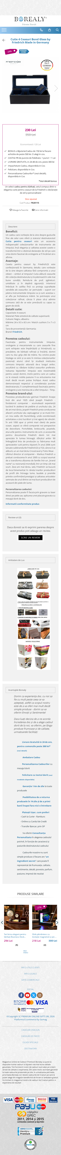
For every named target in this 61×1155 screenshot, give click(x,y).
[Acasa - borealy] (30, 21)
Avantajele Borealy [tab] (17, 689)
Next (56, 88)
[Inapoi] (2, 40)
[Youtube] (27, 995)
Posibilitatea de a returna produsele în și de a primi (34, 801)
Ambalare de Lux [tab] (16, 560)
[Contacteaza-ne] (41, 30)
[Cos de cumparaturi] (49, 30)
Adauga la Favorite (20, 210)
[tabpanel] (30, 85)
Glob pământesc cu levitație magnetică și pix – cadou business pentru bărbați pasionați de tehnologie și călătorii (44, 935)
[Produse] (4, 30)
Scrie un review (30, 537)
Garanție (33, 786)
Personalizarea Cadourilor (36, 764)
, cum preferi (35, 812)
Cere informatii (41, 210)
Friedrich (17, 331)
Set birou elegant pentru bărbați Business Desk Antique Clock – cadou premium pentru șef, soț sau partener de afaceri (15, 935)
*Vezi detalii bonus (48, 181)
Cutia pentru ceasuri (19, 241)
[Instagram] (40, 995)
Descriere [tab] (12, 226)
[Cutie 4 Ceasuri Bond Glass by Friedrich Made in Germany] (30, 85)
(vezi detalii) (22, 751)
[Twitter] (33, 995)
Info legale (30, 973)
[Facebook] (21, 995)
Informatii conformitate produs (22, 503)
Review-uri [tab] (14, 517)
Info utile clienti (30, 967)
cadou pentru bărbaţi (24, 186)
